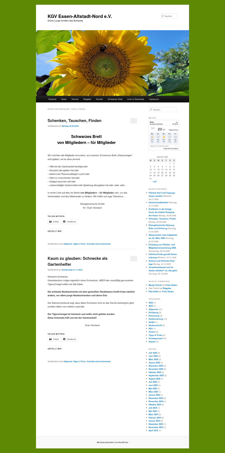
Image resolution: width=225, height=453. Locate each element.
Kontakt (99, 99)
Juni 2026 (153, 355)
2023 (151, 305)
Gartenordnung (156, 318)
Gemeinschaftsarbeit (158, 202)
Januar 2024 (154, 420)
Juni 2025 (153, 385)
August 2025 (154, 378)
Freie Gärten (171, 285)
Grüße (151, 322)
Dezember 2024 (156, 398)
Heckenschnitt (155, 325)
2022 (151, 302)
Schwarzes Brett (115, 99)
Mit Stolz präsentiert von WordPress (112, 442)
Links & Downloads (135, 99)
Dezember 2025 (156, 365)
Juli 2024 (153, 407)
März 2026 (153, 359)
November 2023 (156, 427)
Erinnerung (154, 315)
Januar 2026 (154, 362)
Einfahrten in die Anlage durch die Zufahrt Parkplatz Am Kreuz (161, 212)
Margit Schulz (155, 285)
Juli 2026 (153, 352)
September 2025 (156, 375)
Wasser (152, 341)
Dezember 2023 (156, 424)
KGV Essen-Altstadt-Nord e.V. (80, 16)
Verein (64, 99)
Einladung (153, 312)
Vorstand (52, 99)
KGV (151, 328)
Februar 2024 (155, 417)
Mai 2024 (153, 411)
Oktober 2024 (155, 404)
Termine (74, 99)
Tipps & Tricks (79, 243)
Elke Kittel (153, 291)
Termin (152, 331)
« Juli (154, 181)
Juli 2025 (153, 381)
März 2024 (153, 414)
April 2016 (153, 430)
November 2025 (156, 368)
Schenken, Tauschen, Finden (74, 120)
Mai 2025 (153, 388)
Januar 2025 (154, 394)
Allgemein (68, 243)
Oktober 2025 (155, 372)
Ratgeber (87, 99)
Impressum (154, 99)
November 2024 (156, 401)
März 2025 (153, 391)
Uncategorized (155, 338)
